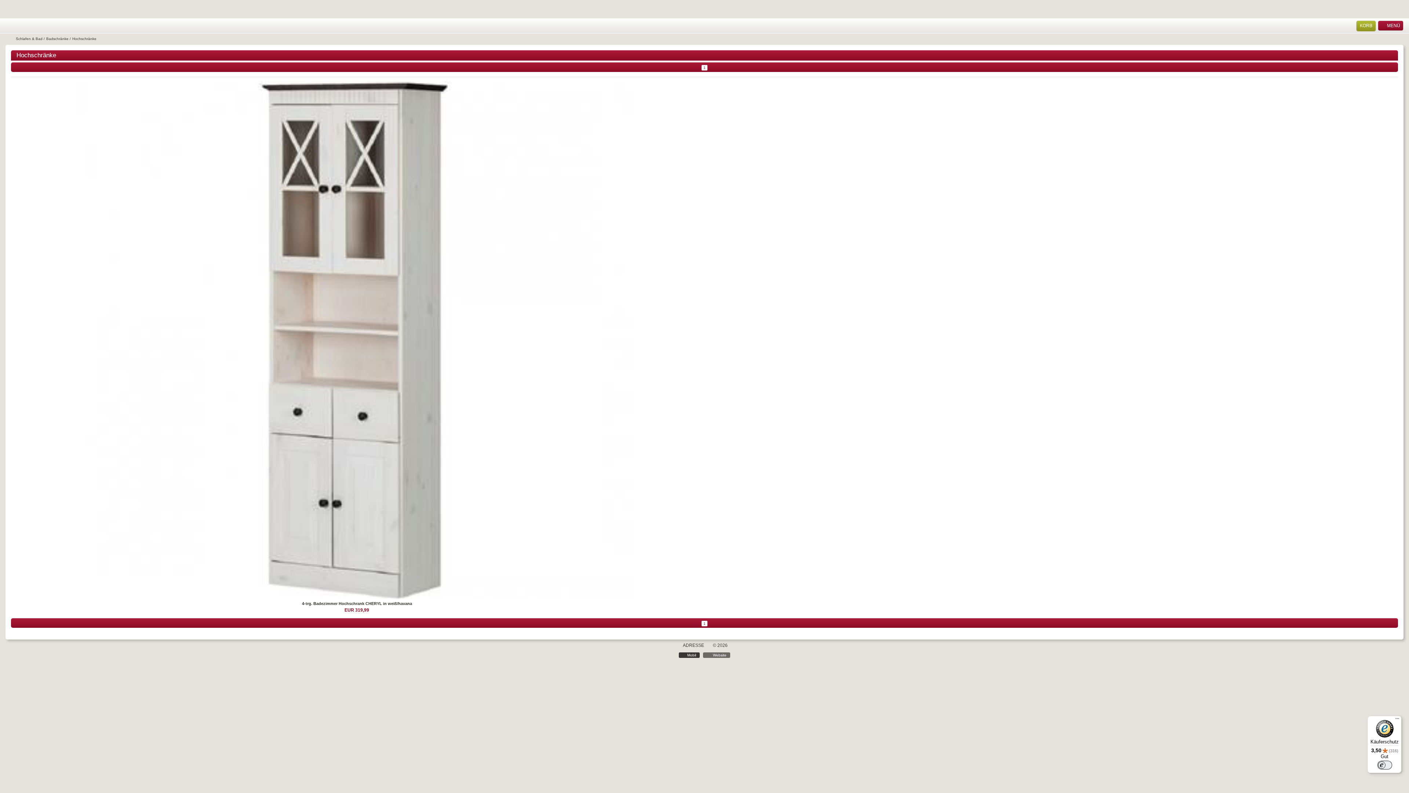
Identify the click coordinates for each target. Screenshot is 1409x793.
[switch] (1384, 765)
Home (9, 25)
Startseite (10, 38)
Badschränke (57, 39)
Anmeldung (19, 25)
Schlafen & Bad (29, 39)
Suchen (28, 25)
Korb (1366, 25)
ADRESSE (693, 645)
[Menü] (1397, 720)
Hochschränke (84, 39)
